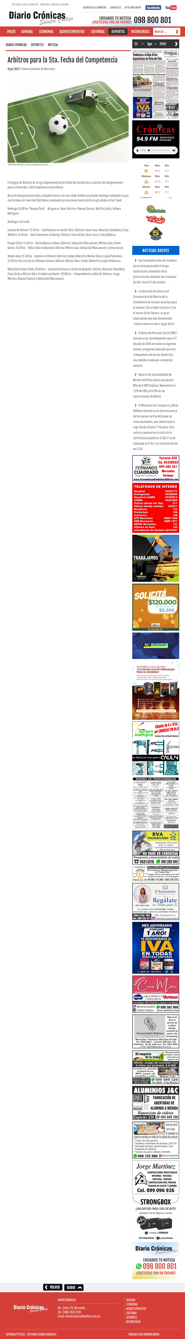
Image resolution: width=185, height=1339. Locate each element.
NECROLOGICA (133, 1321)
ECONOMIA (131, 1304)
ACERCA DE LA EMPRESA (94, 7)
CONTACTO (115, 7)
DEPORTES (131, 1317)
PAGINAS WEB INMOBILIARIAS (144, 1334)
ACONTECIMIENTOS (136, 1308)
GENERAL (131, 1300)
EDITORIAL (131, 1313)
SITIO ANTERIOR (132, 7)
